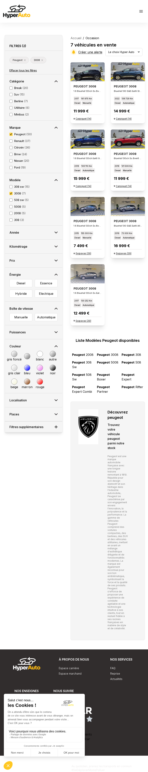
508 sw (82, 377)
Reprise (115, 673)
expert (128, 377)
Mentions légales (60, 770)
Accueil (76, 38)
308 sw (82, 364)
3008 (107, 355)
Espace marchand (70, 673)
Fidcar (85, 739)
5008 (107, 362)
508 (131, 362)
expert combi (82, 389)
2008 (82, 355)
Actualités (116, 679)
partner (103, 389)
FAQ (112, 668)
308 (131, 355)
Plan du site (64, 765)
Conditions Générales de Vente (31, 765)
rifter (132, 387)
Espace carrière (69, 668)
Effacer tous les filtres (23, 70)
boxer (103, 377)
